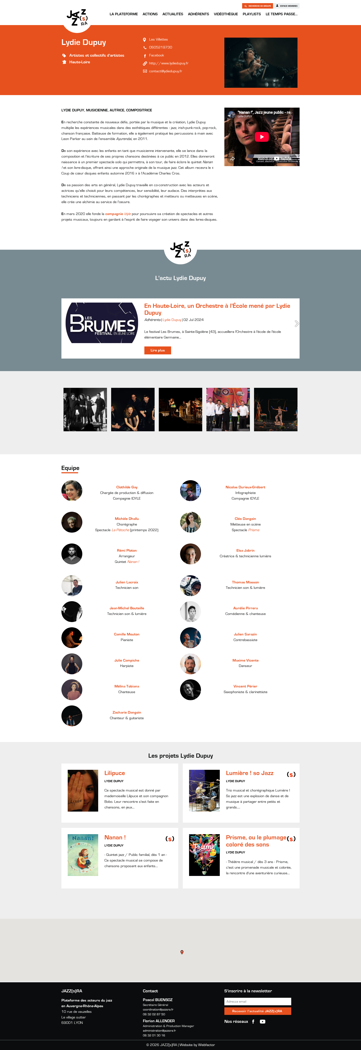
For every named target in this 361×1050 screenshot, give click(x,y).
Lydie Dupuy (172, 320)
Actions (150, 14)
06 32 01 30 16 (154, 1035)
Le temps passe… (281, 14)
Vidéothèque (226, 14)
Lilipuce (114, 773)
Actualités (173, 14)
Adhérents (198, 14)
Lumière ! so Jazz (249, 773)
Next (297, 323)
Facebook (156, 55)
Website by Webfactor (197, 1045)
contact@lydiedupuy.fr (165, 71)
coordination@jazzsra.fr (158, 1009)
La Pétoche (120, 530)
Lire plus (158, 350)
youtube (262, 1021)
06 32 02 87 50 (154, 1014)
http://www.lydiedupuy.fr (168, 63)
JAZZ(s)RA (77, 17)
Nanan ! (133, 562)
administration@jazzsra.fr (159, 1030)
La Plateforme (124, 14)
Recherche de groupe (259, 6)
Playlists (252, 14)
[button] (182, 953)
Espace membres (288, 6)
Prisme (253, 530)
